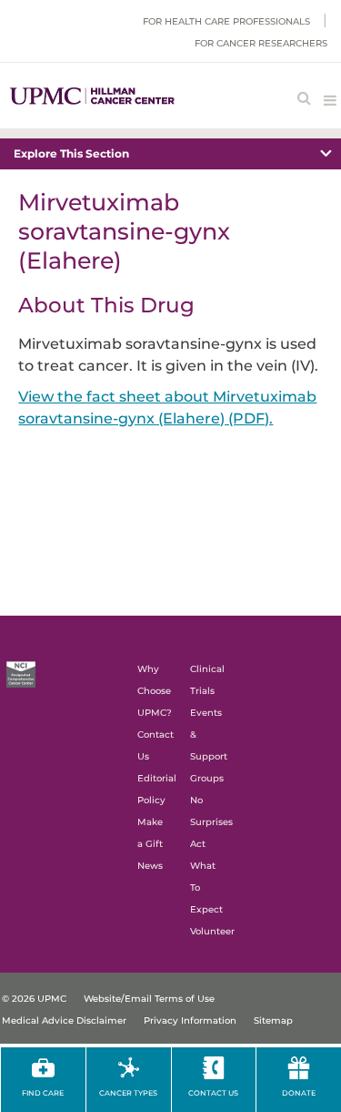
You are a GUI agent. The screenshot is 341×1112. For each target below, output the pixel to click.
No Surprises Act (211, 822)
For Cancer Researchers (261, 43)
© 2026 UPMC (34, 999)
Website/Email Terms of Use (149, 999)
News (150, 866)
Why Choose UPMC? (154, 691)
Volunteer (212, 931)
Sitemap (273, 1020)
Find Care (43, 1092)
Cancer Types (128, 1092)
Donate (299, 1092)
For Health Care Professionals (226, 21)
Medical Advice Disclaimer (64, 1020)
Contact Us (213, 1092)
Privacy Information (190, 1020)
